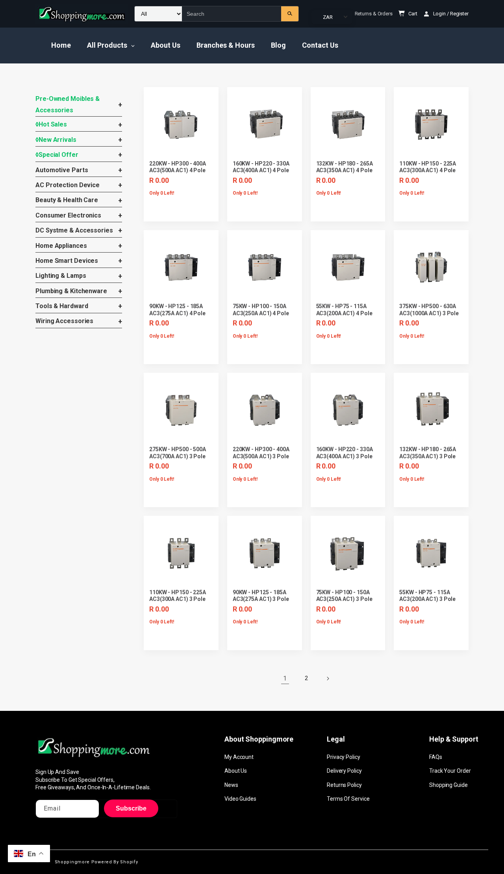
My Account (239, 757)
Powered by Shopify (114, 862)
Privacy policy (343, 757)
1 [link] (285, 678)
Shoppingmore (72, 862)
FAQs (435, 757)
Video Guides (240, 799)
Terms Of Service (348, 799)
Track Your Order (450, 771)
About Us (235, 771)
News (231, 785)
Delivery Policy (344, 771)
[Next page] (327, 678)
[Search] (289, 13)
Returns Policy (344, 785)
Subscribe (131, 808)
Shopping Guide (448, 785)
